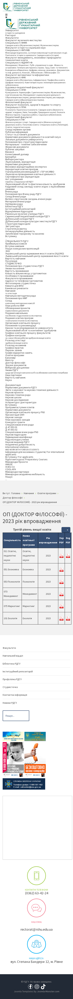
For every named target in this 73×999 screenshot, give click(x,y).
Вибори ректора (14, 159)
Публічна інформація (16, 132)
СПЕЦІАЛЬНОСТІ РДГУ (16, 241)
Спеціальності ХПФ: (35, 94)
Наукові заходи (13, 417)
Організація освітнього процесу (22, 323)
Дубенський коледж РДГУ (19, 218)
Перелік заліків (13, 350)
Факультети (12, 37)
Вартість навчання (15, 258)
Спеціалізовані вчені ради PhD (21, 432)
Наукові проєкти (14, 392)
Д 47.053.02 (11, 429)
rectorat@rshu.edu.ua (36, 929)
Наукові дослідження (17, 399)
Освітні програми (14, 355)
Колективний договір (17, 154)
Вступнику (11, 237)
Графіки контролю (28, 336)
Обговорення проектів (17, 309)
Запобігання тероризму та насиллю (24, 233)
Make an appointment (36, 875)
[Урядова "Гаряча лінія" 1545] (35, 736)
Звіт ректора (12, 226)
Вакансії (9, 151)
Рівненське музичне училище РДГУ (24, 213)
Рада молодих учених (17, 439)
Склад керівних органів (18, 129)
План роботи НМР (14, 305)
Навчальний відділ (13, 655)
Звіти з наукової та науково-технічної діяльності (31, 390)
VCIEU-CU (10, 466)
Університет (15, 31)
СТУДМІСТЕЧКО (13, 263)
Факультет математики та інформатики (27, 75)
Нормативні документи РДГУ (21, 387)
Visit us (36, 944)
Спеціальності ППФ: (35, 111)
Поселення (11, 261)
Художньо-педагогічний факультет (24, 87)
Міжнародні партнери (17, 471)
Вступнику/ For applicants (19, 456)
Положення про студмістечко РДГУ (24, 266)
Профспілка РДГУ (12, 679)
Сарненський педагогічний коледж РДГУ (27, 216)
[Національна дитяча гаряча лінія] (13, 759)
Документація (13, 385)
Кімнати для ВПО (14, 285)
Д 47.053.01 (11, 427)
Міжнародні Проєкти (16, 461)
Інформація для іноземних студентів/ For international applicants (34, 453)
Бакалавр (10, 357)
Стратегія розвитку (16, 228)
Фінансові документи (17, 146)
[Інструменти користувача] (65, 530)
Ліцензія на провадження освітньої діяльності (30, 174)
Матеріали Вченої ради (18, 201)
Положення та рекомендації (20, 325)
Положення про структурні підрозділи (26, 141)
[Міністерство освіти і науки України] (13, 736)
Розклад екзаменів (15, 345)
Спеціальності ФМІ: (35, 81)
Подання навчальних (23, 314)
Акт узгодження (19, 180)
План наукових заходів (17, 419)
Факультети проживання (18, 278)
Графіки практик (14, 347)
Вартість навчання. (15, 377)
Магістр (9, 360)
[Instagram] (37, 986)
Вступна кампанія (14, 246)
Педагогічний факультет (18, 117)
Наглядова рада (14, 204)
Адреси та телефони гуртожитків (24, 280)
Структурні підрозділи (17, 223)
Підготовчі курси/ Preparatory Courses (26, 459)
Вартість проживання (17, 270)
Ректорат (10, 35)
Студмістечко (10, 687)
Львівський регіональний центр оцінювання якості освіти (36, 256)
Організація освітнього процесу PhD (25, 412)
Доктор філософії (15, 362)
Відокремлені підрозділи (19, 211)
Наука (8, 381)
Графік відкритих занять (18, 352)
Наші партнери (13, 375)
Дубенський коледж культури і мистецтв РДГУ (31, 221)
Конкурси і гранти (15, 422)
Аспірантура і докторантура (20, 402)
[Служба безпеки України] (24, 783)
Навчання (11, 292)
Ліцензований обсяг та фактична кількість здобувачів (35, 184)
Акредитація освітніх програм (21, 169)
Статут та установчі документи (22, 134)
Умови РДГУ (36, 371)
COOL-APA (10, 469)
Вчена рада (11, 191)
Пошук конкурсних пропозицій (22, 248)
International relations (22, 448)
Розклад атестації (16, 341)
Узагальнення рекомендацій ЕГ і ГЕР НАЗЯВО (29, 171)
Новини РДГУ (10, 702)
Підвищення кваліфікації (18, 437)
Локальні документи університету (24, 139)
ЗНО (7, 251)
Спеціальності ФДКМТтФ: (37, 67)
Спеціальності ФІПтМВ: (36, 53)
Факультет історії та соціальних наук (25, 47)
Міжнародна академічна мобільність (25, 474)
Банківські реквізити (16, 288)
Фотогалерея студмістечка (20, 283)
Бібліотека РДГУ (14, 206)
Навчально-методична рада (20, 295)
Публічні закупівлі (14, 149)
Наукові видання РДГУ (17, 442)
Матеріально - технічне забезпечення (26, 144)
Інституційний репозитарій (20, 208)
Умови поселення (14, 268)
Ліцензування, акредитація (20, 161)
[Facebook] (30, 986)
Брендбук (10, 156)
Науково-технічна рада (17, 394)
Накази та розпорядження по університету (29, 328)
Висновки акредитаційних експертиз (26, 166)
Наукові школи (13, 397)
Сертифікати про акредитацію (22, 176)
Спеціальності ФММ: (32, 44)
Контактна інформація (15, 694)
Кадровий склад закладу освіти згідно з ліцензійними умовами (35, 188)
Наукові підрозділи (15, 434)
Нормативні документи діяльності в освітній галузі (33, 137)
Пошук (9, 478)
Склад (20, 302)
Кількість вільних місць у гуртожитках (25, 273)
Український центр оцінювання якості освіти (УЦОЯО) (34, 253)
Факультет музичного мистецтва (23, 40)
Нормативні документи (18, 164)
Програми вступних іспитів (19, 407)
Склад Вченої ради (15, 196)
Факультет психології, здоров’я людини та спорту (33, 104)
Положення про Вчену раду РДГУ (23, 194)
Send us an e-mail (36, 908)
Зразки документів (15, 365)
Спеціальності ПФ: (36, 123)
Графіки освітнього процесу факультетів (27, 332)
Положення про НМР (16, 298)
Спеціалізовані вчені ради (19, 424)
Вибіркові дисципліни (17, 367)
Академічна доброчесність (20, 444)
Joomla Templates (23, 991)
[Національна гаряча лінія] (35, 759)
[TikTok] (43, 986)
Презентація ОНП (14, 414)
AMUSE (9, 464)
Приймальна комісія (16, 243)
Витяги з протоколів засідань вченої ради (28, 199)
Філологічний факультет (18, 102)
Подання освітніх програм (21, 319)
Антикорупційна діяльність (20, 231)
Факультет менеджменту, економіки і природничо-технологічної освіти (33, 59)
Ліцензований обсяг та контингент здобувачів (30, 330)
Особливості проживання (19, 275)
